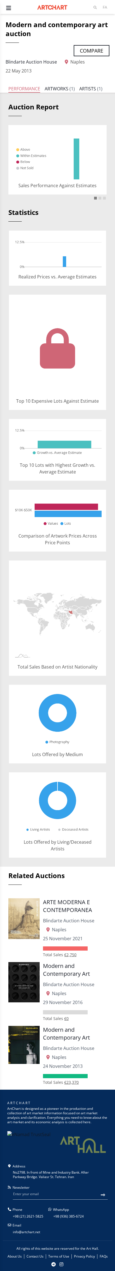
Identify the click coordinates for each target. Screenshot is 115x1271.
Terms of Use (58, 1256)
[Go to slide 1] (95, 198)
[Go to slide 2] (100, 198)
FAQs (104, 1256)
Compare (91, 50)
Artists (90, 89)
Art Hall (92, 1248)
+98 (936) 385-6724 (68, 1216)
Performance (24, 89)
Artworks (60, 89)
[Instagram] (61, 1264)
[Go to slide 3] (104, 198)
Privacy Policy (84, 1256)
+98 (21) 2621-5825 (28, 1216)
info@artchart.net (26, 1232)
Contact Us (35, 1256)
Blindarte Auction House (31, 62)
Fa (105, 7)
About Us (15, 1256)
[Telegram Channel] (53, 1264)
